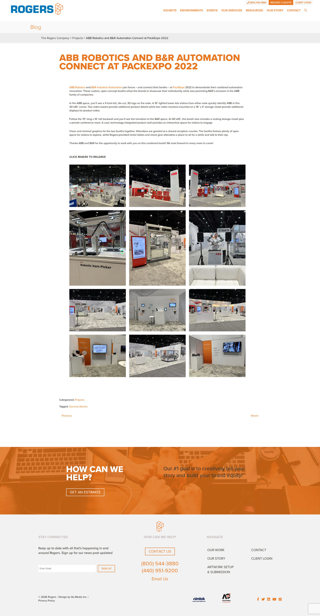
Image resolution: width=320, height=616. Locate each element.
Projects (79, 400)
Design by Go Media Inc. (73, 597)
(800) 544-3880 (258, 2)
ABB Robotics (77, 87)
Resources (254, 10)
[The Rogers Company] (37, 9)
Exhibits (170, 10)
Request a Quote (281, 2)
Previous (67, 415)
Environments (191, 10)
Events (212, 10)
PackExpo (179, 87)
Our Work (215, 550)
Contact (293, 10)
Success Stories (78, 406)
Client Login (303, 2)
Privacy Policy (46, 600)
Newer (254, 415)
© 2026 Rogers (47, 597)
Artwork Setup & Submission (220, 569)
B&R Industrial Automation (106, 87)
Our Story (275, 10)
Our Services (231, 10)
